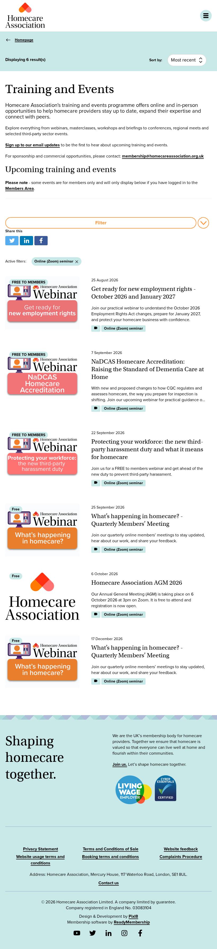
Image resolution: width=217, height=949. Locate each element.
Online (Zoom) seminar (53, 261)
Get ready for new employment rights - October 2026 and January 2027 (143, 292)
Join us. (119, 764)
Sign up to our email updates (32, 145)
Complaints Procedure (181, 856)
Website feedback (181, 849)
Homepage (24, 40)
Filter (100, 223)
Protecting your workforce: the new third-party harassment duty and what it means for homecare (147, 449)
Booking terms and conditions (110, 856)
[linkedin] (26, 240)
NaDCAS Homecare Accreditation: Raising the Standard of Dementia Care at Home (147, 369)
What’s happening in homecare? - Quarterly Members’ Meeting (137, 519)
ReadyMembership (132, 922)
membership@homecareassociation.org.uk (163, 156)
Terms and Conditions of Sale (110, 849)
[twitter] (12, 240)
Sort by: (155, 60)
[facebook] (41, 240)
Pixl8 (133, 916)
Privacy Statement (40, 849)
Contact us (108, 883)
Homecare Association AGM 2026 (136, 582)
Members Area (19, 188)
